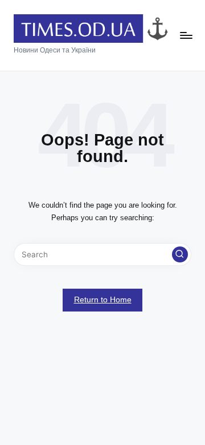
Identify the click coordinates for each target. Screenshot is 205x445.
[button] (180, 254)
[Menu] (185, 36)
